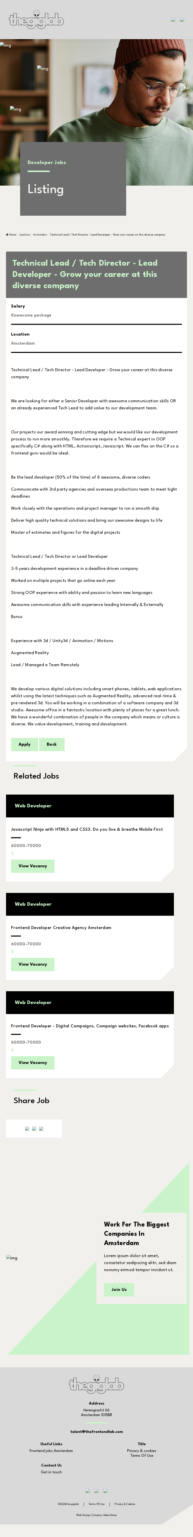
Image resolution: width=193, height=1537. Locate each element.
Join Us (119, 1290)
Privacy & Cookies (125, 1504)
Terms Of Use (141, 1456)
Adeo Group (110, 1515)
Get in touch (51, 1472)
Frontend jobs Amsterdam (51, 1451)
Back (52, 744)
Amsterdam (40, 235)
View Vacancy (33, 866)
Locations (24, 235)
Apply (25, 744)
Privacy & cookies (141, 1451)
